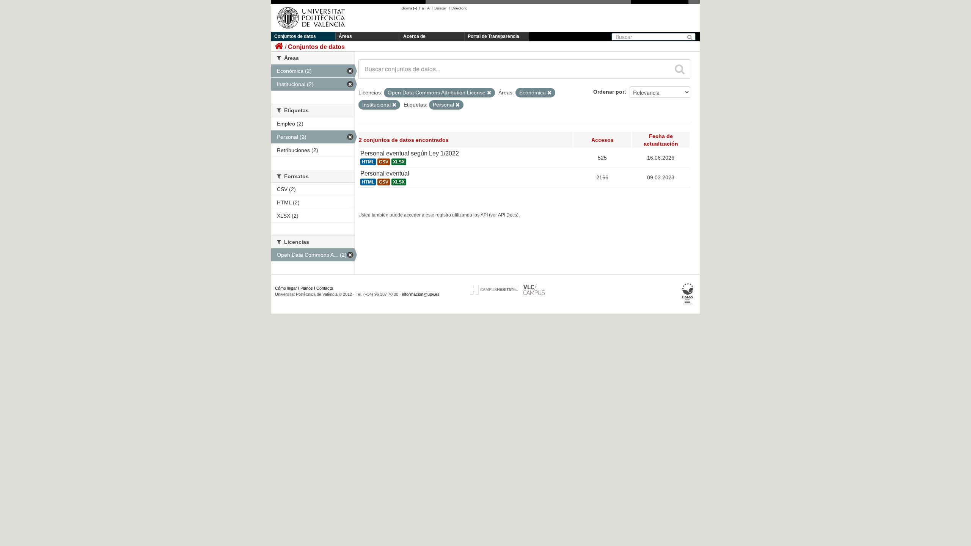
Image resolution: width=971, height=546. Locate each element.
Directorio (459, 8)
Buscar (440, 8)
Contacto (324, 288)
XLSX (399, 162)
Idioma (407, 8)
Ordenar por (608, 92)
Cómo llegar (286, 288)
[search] (680, 69)
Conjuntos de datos (295, 36)
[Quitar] (489, 93)
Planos (306, 288)
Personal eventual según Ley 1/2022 (409, 153)
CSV (383, 162)
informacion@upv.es (421, 294)
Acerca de (414, 36)
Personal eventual (384, 173)
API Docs (507, 215)
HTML (368, 162)
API (484, 215)
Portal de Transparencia (493, 36)
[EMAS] (688, 294)
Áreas (345, 36)
